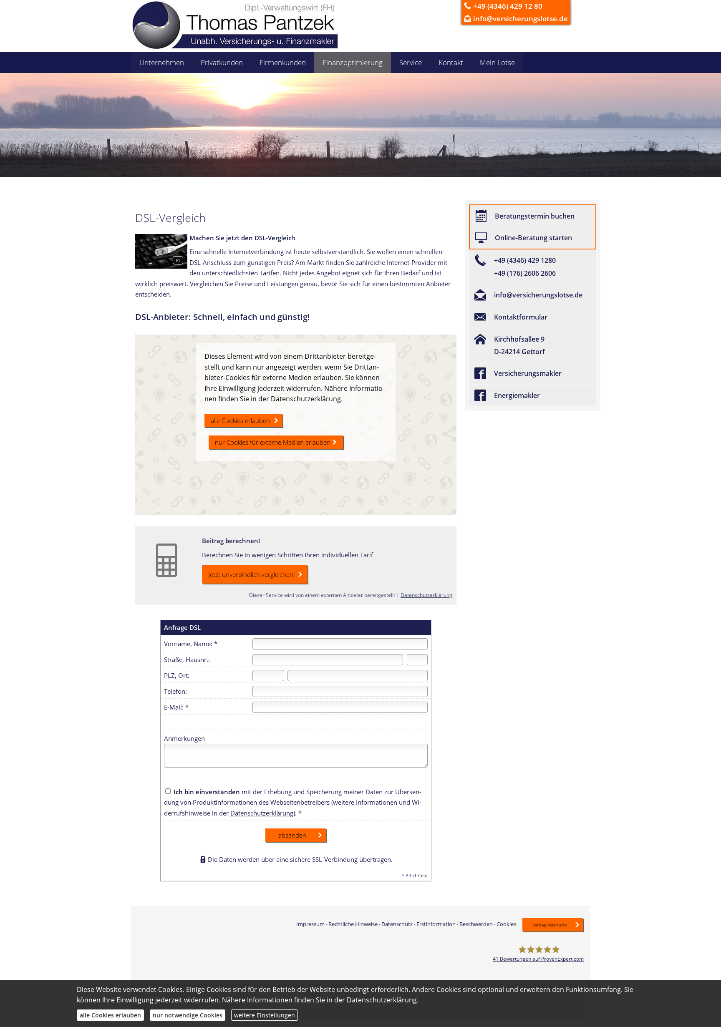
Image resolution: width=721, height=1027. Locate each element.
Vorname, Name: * (190, 643)
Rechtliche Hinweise (353, 924)
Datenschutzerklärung (426, 595)
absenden (292, 835)
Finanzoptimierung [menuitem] (353, 62)
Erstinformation (436, 924)
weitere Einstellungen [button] (264, 1015)
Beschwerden (476, 924)
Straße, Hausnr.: (187, 659)
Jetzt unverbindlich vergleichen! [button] (251, 574)
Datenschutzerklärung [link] (306, 398)
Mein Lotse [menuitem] (497, 62)
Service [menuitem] (410, 62)
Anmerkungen (184, 738)
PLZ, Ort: (176, 675)
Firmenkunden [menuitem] (283, 62)
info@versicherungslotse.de (520, 18)
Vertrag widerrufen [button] (549, 925)
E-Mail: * (176, 707)
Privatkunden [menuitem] (222, 62)
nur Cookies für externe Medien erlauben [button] (272, 442)
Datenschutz (397, 924)
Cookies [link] (506, 924)
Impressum (310, 924)
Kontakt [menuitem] (451, 62)
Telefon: (175, 691)
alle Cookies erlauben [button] (240, 420)
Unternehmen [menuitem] (161, 62)
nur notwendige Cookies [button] (187, 1015)
